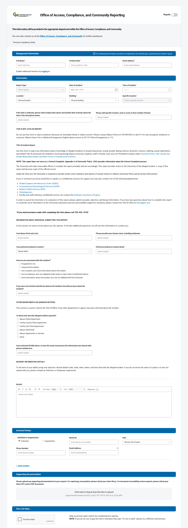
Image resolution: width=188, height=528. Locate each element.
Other (22, 337)
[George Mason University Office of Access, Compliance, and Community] (19, 14)
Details (19, 384)
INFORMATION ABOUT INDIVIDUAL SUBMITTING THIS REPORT (42, 220)
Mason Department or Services (32, 333)
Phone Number (22, 448)
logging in (45, 71)
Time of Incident (130, 85)
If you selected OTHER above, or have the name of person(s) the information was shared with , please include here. (54, 347)
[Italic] (23, 389)
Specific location (130, 96)
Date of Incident (76, 85)
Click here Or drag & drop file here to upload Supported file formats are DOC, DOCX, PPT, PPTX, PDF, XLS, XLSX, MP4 (133, 499)
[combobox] (56, 389)
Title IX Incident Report (25, 145)
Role (124, 438)
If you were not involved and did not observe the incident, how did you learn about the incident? (50, 287)
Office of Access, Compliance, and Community (61, 36)
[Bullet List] (39, 389)
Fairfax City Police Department (32, 326)
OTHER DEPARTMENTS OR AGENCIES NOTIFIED (35, 302)
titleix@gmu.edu (143, 203)
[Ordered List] (35, 389)
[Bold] (19, 389)
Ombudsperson (25, 192)
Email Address (129, 61)
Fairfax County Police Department (33, 323)
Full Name (20, 61)
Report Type (21, 85)
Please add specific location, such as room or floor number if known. (123, 113)
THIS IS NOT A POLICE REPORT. (29, 129)
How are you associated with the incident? (33, 260)
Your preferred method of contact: (30, 247)
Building (73, 96)
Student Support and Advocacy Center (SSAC (38, 183)
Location (20, 96)
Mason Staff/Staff (27, 330)
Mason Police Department (30, 319)
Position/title (75, 61)
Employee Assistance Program (87, 195)
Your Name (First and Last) (27, 233)
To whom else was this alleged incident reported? (36, 316)
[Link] (30, 389)
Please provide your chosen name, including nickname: (118, 233)
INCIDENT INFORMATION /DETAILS (30, 362)
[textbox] (94, 394)
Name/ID (72, 438)
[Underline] (26, 389)
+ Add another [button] (22, 466)
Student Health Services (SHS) (32, 189)
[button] (117, 448)
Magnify (166, 14)
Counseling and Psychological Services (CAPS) (39, 186)
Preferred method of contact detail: (110, 247)
